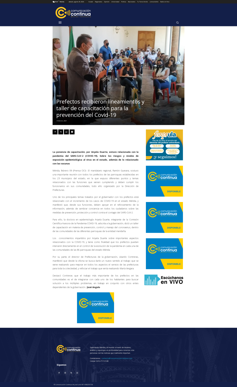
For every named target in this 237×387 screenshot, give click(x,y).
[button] (177, 22)
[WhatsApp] (66, 131)
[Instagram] (65, 372)
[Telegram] (72, 131)
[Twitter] (60, 131)
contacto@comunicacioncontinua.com (117, 358)
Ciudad (59, 96)
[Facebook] (55, 131)
